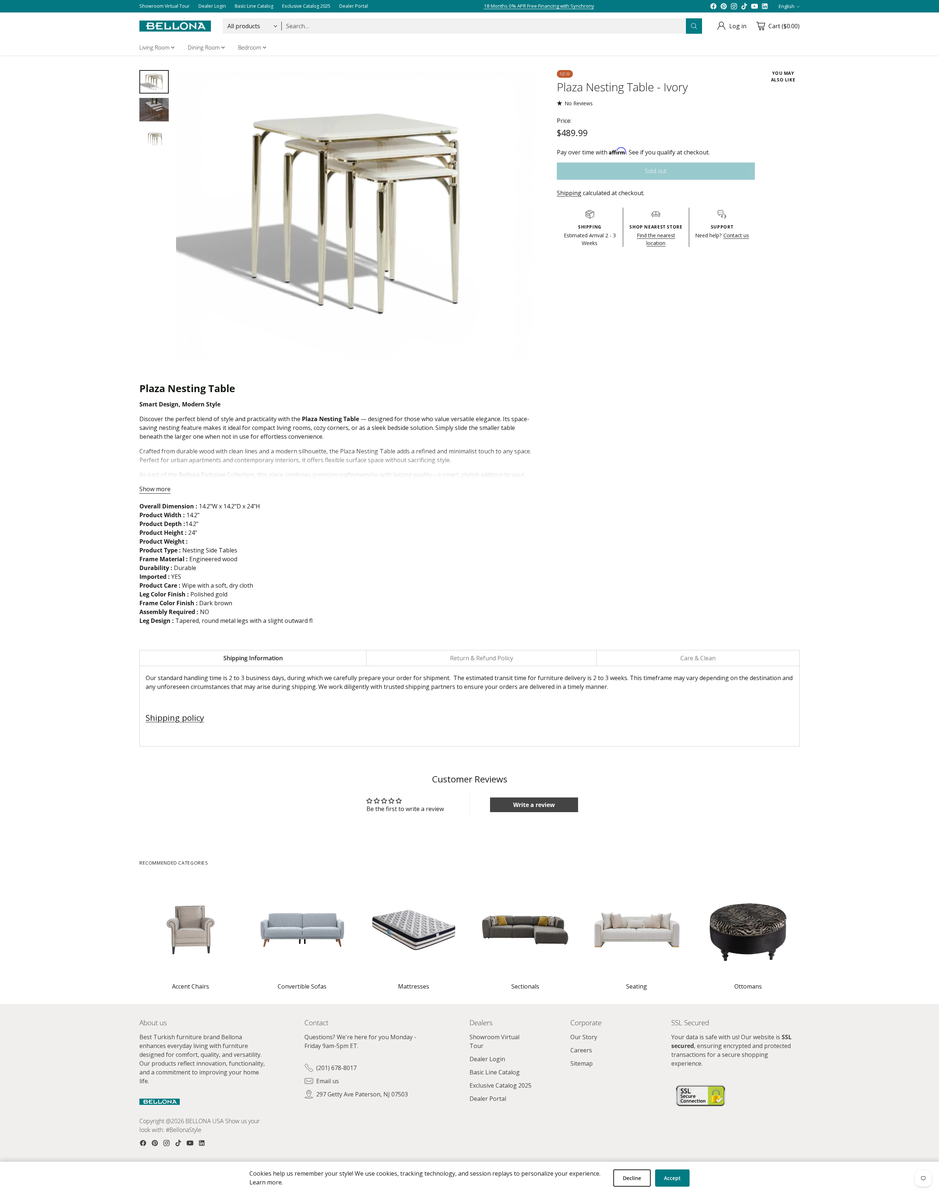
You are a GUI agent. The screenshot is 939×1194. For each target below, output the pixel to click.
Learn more (265, 1182)
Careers (581, 1050)
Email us (327, 1081)
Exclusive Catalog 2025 (500, 1085)
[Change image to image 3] (154, 137)
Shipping (569, 193)
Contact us (736, 235)
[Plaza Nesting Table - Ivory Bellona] (356, 214)
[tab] (253, 658)
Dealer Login (487, 1059)
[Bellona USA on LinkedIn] (764, 6)
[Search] (694, 26)
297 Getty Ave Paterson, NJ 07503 (362, 1094)
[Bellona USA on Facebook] (713, 6)
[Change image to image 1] (154, 82)
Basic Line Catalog (495, 1072)
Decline (632, 1178)
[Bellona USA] (175, 26)
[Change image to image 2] (154, 109)
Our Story (583, 1037)
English (786, 6)
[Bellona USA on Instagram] (734, 6)
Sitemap (581, 1063)
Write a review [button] (534, 805)
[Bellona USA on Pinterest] (723, 6)
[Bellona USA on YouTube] (754, 6)
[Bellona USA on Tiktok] (744, 6)
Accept (672, 1178)
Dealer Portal (488, 1099)
